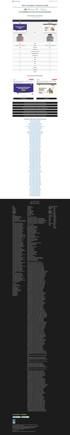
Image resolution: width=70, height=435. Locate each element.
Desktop (14, 211)
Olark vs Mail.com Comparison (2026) (35, 157)
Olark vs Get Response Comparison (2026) (35, 145)
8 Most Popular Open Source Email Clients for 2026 (35, 297)
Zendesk (50, 23)
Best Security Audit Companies (31, 231)
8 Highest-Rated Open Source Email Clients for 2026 (36, 326)
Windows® (14, 208)
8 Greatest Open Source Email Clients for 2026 (36, 311)
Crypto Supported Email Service (31, 244)
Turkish (54, 226)
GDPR (50, 221)
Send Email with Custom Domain (17, 217)
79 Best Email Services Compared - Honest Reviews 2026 (34, 102)
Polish (54, 221)
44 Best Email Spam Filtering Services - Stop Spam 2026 (34, 115)
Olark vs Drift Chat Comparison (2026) (35, 137)
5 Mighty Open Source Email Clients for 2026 (34, 377)
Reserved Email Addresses (16, 290)
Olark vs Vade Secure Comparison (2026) (35, 189)
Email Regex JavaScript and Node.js (32, 239)
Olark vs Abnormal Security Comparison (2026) (35, 123)
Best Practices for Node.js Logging (32, 230)
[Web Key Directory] (35, 71)
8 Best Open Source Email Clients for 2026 (35, 264)
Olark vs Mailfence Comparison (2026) (35, 160)
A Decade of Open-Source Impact (32, 226)
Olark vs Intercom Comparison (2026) (35, 154)
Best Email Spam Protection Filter (32, 228)
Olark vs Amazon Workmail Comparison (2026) (35, 127)
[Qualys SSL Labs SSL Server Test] (20, 40)
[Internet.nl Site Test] (20, 37)
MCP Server (29, 241)
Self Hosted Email (29, 212)
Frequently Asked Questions (35, 203)
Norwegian (55, 220)
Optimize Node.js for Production (31, 243)
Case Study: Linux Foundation (31, 235)
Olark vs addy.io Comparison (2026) (35, 194)
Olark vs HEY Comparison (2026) (35, 148)
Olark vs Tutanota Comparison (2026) (35, 188)
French (54, 213)
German (55, 214)
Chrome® (14, 212)
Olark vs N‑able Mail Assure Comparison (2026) (35, 171)
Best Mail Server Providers (31, 229)
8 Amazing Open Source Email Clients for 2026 (35, 309)
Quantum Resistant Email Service (32, 252)
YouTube (51, 212)
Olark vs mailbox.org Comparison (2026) (35, 195)
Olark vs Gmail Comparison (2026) (35, 146)
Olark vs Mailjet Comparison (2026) (35, 163)
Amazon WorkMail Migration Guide (32, 227)
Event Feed (50, 216)
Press (49, 224)
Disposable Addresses (16, 287)
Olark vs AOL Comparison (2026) (35, 121)
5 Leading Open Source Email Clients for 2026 (36, 274)
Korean (54, 219)
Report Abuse (51, 223)
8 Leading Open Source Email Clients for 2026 (36, 358)
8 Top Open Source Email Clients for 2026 (35, 266)
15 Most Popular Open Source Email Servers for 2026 (35, 269)
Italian (54, 217)
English (54, 211)
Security (50, 218)
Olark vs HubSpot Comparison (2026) (35, 152)
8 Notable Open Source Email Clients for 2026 (35, 307)
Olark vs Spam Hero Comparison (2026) (35, 183)
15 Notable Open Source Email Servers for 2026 (35, 278)
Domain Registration (15, 288)
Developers (29, 206)
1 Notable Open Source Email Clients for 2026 (35, 279)
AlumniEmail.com (15, 291)
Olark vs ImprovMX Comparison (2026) (35, 153)
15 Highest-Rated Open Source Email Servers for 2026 (37, 271)
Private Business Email (16, 284)
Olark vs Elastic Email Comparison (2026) (35, 140)
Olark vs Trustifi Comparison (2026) (35, 187)
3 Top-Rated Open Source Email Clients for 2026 (35, 268)
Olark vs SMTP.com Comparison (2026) (35, 179)
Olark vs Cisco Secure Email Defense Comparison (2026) (35, 132)
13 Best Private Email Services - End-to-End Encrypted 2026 (35, 105)
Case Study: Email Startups (31, 256)
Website (20, 34)
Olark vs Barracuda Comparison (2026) (35, 129)
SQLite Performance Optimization (32, 254)
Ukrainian (55, 227)
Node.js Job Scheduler (30, 249)
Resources (14, 283)
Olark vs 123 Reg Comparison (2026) (35, 120)
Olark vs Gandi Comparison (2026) (35, 144)
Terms (50, 220)
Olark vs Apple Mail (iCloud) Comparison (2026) (35, 128)
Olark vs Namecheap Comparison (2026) (35, 170)
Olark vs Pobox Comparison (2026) (35, 173)
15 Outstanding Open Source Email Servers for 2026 (36, 275)
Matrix (50, 211)
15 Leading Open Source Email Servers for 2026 (36, 273)
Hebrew (54, 215)
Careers (50, 225)
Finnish (54, 212)
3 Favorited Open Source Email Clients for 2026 (36, 401)
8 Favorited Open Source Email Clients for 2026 (35, 285)
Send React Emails (30, 255)
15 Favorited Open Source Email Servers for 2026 (36, 284)
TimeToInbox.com (15, 292)
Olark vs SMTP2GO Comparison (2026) (35, 180)
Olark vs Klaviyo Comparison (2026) (35, 155)
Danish (54, 210)
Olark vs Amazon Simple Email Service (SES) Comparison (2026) (35, 126)
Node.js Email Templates (30, 248)
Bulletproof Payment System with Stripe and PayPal (34, 257)
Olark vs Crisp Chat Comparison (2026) (35, 134)
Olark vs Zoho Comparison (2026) (35, 193)
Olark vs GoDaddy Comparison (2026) (35, 147)
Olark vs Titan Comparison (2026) (35, 186)
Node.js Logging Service (30, 250)
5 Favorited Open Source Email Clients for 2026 (36, 313)
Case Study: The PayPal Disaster (32, 251)
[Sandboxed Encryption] (38, 51)
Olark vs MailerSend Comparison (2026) (35, 159)
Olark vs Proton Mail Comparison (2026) (35, 177)
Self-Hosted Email (29, 245)
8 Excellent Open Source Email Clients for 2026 (35, 305)
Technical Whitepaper (30, 207)
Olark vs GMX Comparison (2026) (35, 143)
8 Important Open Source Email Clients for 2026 (35, 342)
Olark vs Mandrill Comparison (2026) (35, 165)
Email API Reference (30, 210)
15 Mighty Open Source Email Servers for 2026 (35, 288)
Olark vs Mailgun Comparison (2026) (35, 161)
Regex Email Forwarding (30, 214)
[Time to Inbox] (35, 57)
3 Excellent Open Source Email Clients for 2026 (35, 393)
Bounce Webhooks (30, 213)
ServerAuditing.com (15, 293)
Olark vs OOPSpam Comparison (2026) (35, 172)
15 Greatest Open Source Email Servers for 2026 (36, 282)
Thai (54, 225)
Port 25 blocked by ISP (16, 281)
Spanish (55, 223)
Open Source (29, 215)
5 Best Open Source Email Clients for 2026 (35, 291)
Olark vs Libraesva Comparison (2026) (35, 156)
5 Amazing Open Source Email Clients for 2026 (36, 336)
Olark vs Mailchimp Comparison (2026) (35, 158)
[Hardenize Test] (20, 36)
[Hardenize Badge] (14, 421)
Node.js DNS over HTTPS (31, 247)
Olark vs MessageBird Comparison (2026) (35, 166)
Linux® (14, 210)
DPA (49, 222)
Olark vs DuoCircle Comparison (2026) (35, 138)
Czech (54, 209)
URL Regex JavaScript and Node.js (32, 259)
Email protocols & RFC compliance (32, 238)
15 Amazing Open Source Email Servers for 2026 (36, 280)
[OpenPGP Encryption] (36, 69)
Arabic (54, 207)
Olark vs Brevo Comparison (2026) (35, 130)
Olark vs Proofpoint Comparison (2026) (35, 176)
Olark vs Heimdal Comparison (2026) (35, 149)
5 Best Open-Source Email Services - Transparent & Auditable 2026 (34, 108)
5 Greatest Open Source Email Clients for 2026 (36, 283)
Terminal (14, 213)
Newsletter (51, 207)
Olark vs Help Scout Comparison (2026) (35, 150)
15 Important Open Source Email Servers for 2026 (35, 286)
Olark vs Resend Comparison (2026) (35, 178)
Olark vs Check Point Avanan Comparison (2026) (35, 131)
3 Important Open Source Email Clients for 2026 (35, 287)
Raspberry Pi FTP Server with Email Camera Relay (19, 222)
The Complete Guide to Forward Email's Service (34, 242)
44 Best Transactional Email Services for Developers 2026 (34, 110)
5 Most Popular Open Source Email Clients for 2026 (35, 270)
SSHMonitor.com (15, 294)
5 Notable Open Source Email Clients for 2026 (34, 395)
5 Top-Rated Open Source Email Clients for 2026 (36, 322)
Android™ (14, 209)
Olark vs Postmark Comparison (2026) (35, 175)
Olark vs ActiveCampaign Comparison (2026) (35, 124)
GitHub (51, 208)
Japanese (55, 218)
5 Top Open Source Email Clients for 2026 (36, 293)
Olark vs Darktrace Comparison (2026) (35, 136)
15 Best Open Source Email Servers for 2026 (35, 263)
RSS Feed (51, 213)
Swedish (55, 224)
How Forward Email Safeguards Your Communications (35, 258)
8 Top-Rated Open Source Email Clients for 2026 (35, 295)
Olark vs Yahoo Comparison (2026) (35, 190)
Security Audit (29, 208)
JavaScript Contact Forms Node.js (32, 246)
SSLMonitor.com (15, 295)
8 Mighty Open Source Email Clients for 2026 (35, 289)
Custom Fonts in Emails (30, 237)
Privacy (55, 1)
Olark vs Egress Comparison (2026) (35, 139)
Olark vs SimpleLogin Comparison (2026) (35, 182)
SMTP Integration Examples (17, 216)
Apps (13, 206)
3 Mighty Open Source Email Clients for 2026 (36, 317)
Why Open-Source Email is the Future (32, 260)
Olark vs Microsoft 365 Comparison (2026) (35, 167)
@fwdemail (50, 210)
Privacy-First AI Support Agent (31, 232)
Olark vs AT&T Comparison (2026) (35, 122)
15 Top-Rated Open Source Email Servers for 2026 (35, 267)
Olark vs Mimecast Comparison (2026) (35, 169)
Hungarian (55, 216)
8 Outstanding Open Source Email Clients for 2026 (36, 303)
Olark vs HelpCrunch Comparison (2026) (35, 151)
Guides (14, 215)
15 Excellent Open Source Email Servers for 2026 (35, 304)
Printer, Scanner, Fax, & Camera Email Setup (19, 220)
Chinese (55, 208)
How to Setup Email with (18, 223)
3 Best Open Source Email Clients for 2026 (34, 346)
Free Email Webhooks (30, 211)
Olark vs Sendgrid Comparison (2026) (35, 181)
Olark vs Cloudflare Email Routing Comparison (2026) (35, 133)
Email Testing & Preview (30, 240)
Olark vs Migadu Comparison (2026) (35, 168)
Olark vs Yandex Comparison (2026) (35, 191)
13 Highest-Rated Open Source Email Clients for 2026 (36, 299)
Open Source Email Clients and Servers (34, 262)
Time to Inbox (14, 286)
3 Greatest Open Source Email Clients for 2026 (35, 399)
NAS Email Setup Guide (16, 219)
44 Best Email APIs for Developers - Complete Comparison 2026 (34, 113)
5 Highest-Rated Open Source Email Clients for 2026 (37, 272)
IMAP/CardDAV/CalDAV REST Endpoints (33, 236)
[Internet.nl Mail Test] (20, 38)
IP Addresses (29, 209)
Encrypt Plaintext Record (17, 289)
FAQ (56, 1)
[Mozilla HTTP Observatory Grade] (20, 39)
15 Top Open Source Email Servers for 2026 (35, 265)
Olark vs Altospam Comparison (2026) (35, 125)
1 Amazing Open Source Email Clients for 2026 (36, 281)
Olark (20, 23)
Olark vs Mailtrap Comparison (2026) (35, 164)
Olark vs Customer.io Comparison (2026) (35, 135)
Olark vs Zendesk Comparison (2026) (35, 192)
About (49, 217)
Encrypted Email (51, 1)
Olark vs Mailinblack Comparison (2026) (35, 162)
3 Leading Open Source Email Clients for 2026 (35, 301)
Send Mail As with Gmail (16, 218)
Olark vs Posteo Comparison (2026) (35, 174)
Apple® (14, 207)
